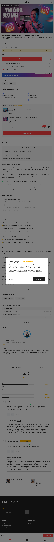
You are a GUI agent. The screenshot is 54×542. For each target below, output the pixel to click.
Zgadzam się (38, 279)
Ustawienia (11, 279)
